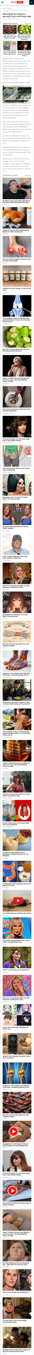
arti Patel (6, 19)
